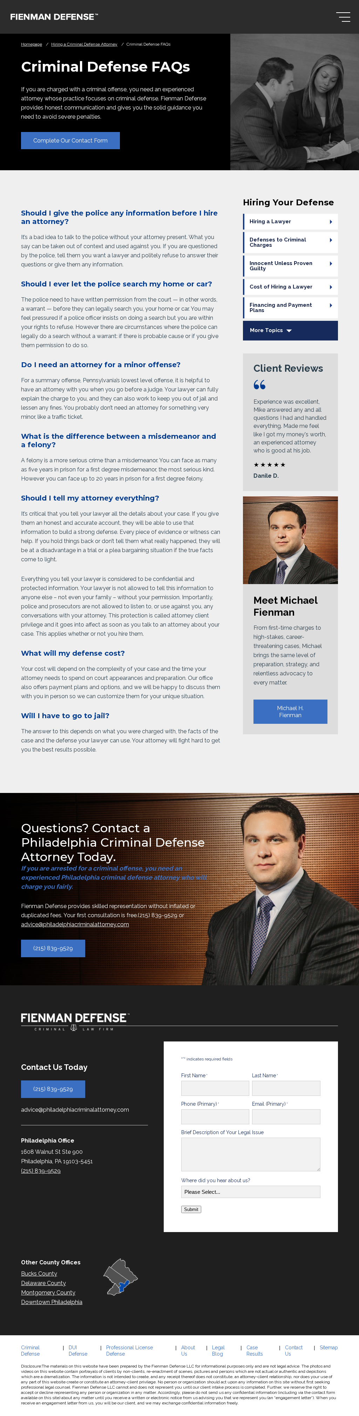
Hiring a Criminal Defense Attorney (84, 44)
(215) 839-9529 (53, 948)
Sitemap (329, 1347)
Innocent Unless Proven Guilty (281, 266)
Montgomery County (48, 1292)
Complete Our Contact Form (70, 140)
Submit (191, 1209)
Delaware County (43, 1283)
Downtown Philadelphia (51, 1302)
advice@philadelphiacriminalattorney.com (75, 924)
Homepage (31, 44)
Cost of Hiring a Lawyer (281, 287)
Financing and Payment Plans (281, 307)
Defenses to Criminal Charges (278, 242)
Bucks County (39, 1273)
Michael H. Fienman (290, 711)
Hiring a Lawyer (270, 221)
